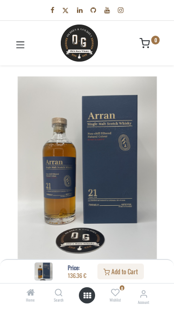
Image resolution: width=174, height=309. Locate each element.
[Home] (30, 292)
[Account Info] (143, 293)
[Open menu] (87, 295)
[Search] (58, 292)
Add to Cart (124, 271)
